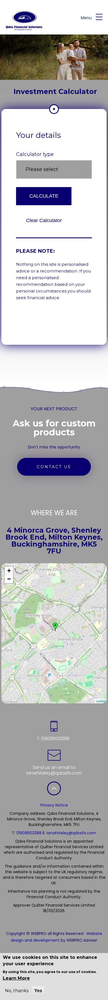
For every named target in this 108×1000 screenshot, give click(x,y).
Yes (38, 990)
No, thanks (17, 990)
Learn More (16, 978)
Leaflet (100, 701)
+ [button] (9, 570)
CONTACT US (54, 466)
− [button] (9, 578)
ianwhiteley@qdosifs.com (54, 773)
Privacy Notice (54, 805)
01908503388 (55, 738)
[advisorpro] (22, 21)
